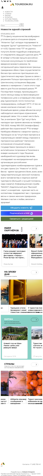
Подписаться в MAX (20, 213)
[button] (33, 228)
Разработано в (23, 472)
